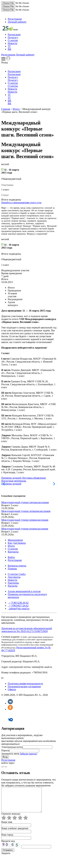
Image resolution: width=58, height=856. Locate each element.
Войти (11, 557)
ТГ (9, 46)
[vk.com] (6, 766)
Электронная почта (12, 747)
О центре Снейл (17, 574)
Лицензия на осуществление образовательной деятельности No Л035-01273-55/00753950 (26, 630)
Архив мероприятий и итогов (24, 591)
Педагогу (13, 37)
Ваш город (7, 834)
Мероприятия (15, 540)
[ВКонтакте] (10, 703)
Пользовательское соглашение (24, 686)
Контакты (13, 551)
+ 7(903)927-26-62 (18, 605)
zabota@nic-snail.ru (18, 608)
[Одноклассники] (10, 709)
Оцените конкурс (10, 813)
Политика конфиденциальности (25, 683)
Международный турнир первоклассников (24, 520)
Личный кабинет (17, 21)
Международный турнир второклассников (24, 528)
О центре (13, 40)
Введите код (8, 841)
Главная (5, 109)
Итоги (16, 109)
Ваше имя (6, 822)
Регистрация (15, 19)
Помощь (12, 568)
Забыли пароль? (28, 753)
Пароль (5, 750)
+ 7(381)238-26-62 (18, 602)
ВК (9, 49)
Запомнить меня (10, 753)
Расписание (14, 34)
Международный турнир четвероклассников (25, 511)
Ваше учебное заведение (14, 828)
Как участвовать (17, 543)
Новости (12, 43)
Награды (12, 585)
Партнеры (13, 582)
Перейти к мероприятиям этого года (21, 202)
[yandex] (2, 766)
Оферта (12, 689)
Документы (14, 577)
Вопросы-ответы (17, 565)
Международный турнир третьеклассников (25, 502)
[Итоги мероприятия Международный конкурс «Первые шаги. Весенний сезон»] (10, 29)
